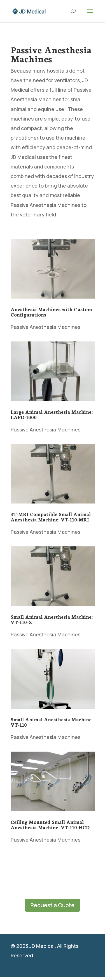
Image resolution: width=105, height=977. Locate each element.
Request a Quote (52, 905)
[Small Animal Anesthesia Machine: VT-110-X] (53, 576)
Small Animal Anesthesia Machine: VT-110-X (52, 619)
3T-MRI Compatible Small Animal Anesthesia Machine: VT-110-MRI (51, 517)
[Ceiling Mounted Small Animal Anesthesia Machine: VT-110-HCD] (53, 781)
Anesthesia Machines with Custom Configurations (51, 312)
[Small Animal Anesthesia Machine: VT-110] (53, 679)
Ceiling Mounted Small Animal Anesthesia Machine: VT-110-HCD (50, 824)
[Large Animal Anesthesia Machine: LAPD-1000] (53, 371)
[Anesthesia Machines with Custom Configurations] (53, 269)
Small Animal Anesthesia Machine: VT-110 (52, 722)
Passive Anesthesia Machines (45, 327)
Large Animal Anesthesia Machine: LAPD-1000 (52, 414)
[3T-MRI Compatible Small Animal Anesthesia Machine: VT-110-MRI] (53, 473)
